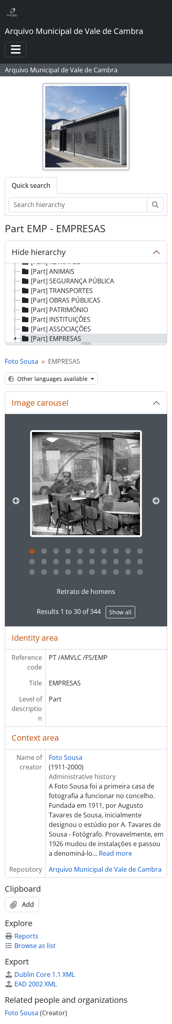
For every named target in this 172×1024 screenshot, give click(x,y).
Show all (120, 612)
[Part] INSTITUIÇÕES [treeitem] (60, 319)
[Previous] (16, 501)
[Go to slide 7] (104, 552)
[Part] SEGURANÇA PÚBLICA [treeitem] (72, 281)
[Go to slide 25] (80, 572)
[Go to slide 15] (80, 562)
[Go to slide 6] (92, 552)
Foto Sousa (21, 361)
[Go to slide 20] (140, 562)
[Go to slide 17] (104, 562)
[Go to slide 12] (44, 562)
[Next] (156, 501)
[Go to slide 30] (140, 572)
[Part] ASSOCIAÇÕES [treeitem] (61, 329)
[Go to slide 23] (56, 572)
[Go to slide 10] (140, 552)
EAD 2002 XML (35, 984)
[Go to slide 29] (128, 572)
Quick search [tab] (31, 185)
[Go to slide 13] (56, 562)
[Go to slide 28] (116, 572)
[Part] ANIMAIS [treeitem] (52, 271)
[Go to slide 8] (116, 552)
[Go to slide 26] (92, 572)
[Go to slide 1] (32, 552)
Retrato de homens (86, 591)
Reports (26, 936)
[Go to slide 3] (56, 552)
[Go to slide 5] (80, 552)
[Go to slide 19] (128, 562)
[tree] (86, 303)
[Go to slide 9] (128, 552)
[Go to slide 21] (32, 572)
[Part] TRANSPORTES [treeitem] (62, 290)
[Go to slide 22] (44, 572)
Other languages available (52, 379)
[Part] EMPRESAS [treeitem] (56, 338)
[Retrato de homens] (86, 483)
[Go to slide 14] (68, 562)
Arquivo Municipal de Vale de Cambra (105, 869)
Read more (115, 853)
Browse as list (35, 945)
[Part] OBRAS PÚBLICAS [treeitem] (65, 300)
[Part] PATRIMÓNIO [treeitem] (59, 309)
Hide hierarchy (39, 252)
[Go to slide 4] (68, 552)
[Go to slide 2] (44, 552)
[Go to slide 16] (92, 562)
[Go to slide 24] (68, 572)
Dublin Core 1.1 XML (44, 974)
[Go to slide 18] (116, 562)
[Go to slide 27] (104, 572)
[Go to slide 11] (32, 562)
